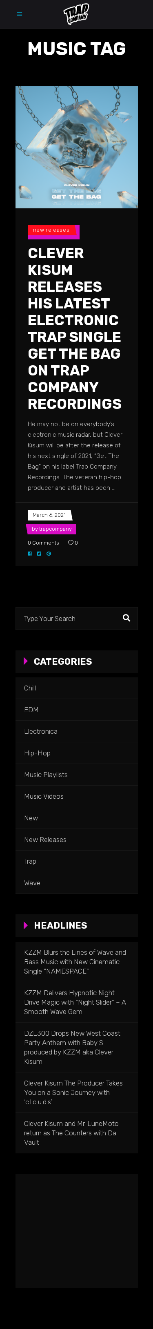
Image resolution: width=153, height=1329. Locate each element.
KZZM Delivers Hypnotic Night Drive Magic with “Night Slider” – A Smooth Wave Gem (75, 1002)
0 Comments (43, 543)
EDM (31, 710)
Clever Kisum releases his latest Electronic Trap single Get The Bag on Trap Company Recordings (75, 329)
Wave (32, 883)
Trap (30, 861)
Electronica (41, 731)
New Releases (51, 230)
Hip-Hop (37, 753)
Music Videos (44, 796)
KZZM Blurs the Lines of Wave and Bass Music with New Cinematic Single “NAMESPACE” (75, 961)
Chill (30, 688)
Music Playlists (46, 775)
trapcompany (55, 529)
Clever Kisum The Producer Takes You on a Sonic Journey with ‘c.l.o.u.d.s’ (73, 1092)
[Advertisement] (77, 1231)
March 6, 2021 (49, 515)
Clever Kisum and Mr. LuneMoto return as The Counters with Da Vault (71, 1132)
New (31, 818)
